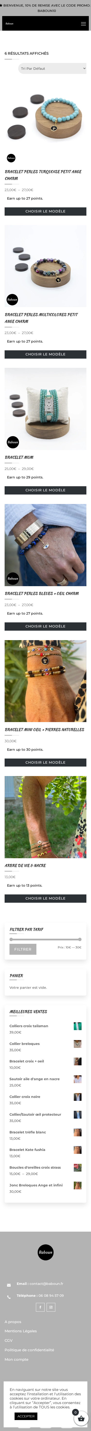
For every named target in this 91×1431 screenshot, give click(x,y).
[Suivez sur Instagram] (51, 1307)
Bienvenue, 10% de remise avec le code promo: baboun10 (46, 8)
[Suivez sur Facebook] (40, 1307)
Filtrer (23, 949)
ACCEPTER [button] (25, 1416)
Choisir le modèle (45, 211)
